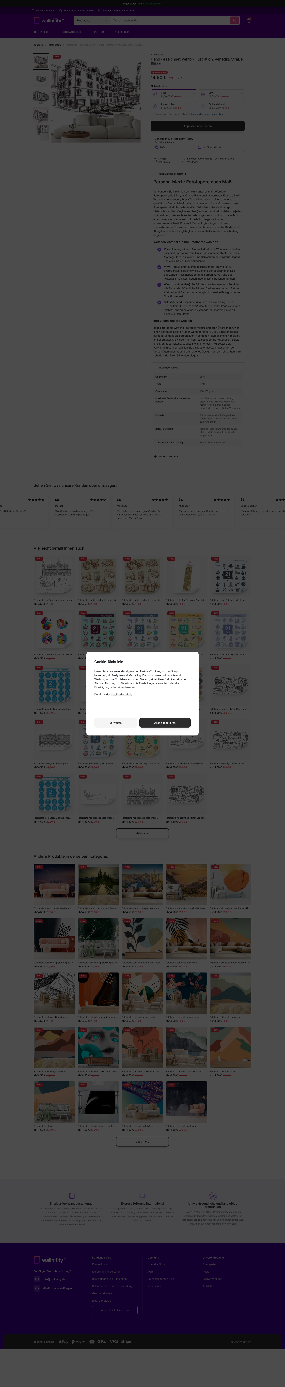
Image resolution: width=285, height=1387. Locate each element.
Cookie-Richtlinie (121, 694)
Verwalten (115, 722)
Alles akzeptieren (165, 722)
